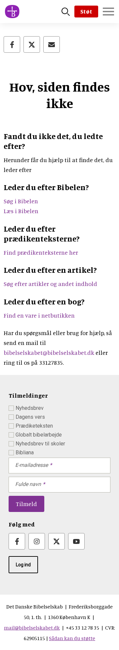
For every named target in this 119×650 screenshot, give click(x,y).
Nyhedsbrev (30, 408)
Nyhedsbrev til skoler (40, 443)
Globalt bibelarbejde (39, 435)
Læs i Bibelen (21, 210)
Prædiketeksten (34, 426)
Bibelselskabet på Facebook (17, 541)
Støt (86, 11)
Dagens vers (30, 417)
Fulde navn (28, 484)
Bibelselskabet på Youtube (76, 541)
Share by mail (51, 44)
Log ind (23, 564)
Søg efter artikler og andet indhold (50, 283)
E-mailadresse (31, 465)
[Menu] (108, 11)
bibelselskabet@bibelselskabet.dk (49, 352)
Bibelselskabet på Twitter (56, 541)
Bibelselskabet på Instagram (36, 541)
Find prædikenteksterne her (41, 252)
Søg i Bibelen (21, 201)
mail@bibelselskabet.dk (32, 627)
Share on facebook (12, 44)
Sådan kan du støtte (72, 638)
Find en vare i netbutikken (39, 315)
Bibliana (25, 452)
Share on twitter (31, 44)
